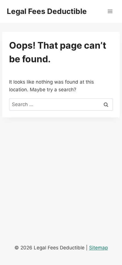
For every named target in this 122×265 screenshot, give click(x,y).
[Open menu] (110, 11)
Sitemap (98, 247)
